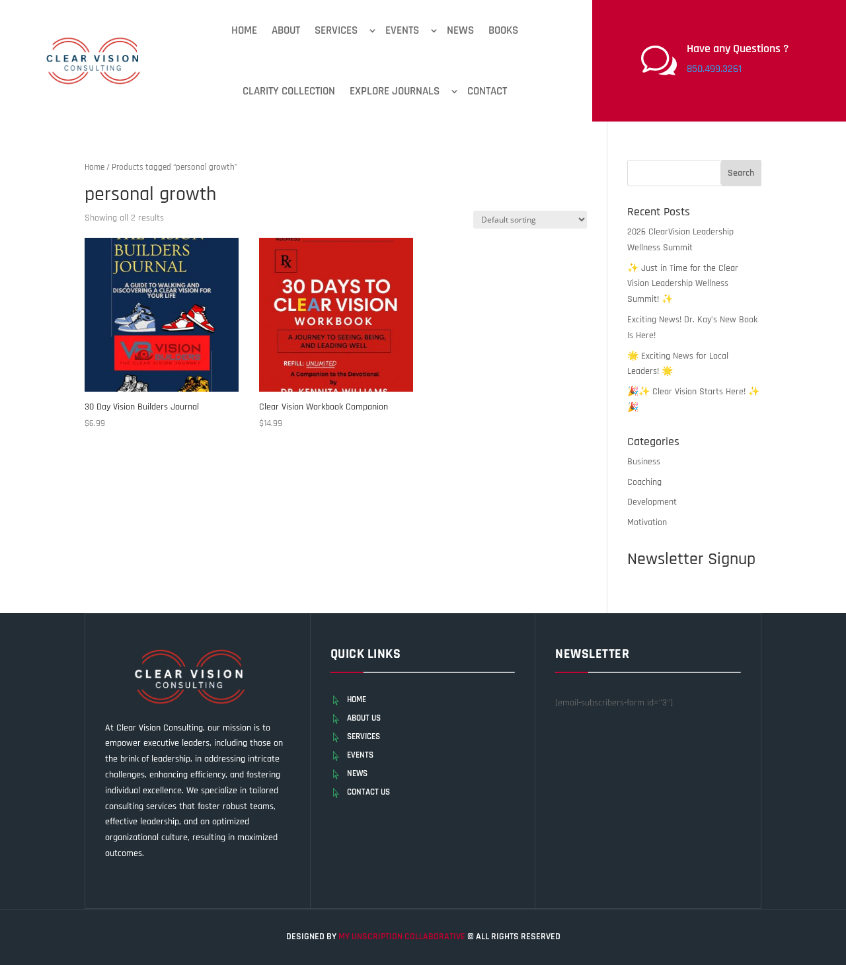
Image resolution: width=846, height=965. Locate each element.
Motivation (647, 522)
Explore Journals (395, 91)
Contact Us (368, 792)
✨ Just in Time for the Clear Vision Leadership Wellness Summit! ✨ (682, 284)
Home (244, 30)
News (460, 30)
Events (402, 30)
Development (652, 502)
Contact (487, 91)
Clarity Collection (289, 91)
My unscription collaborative (402, 937)
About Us (364, 718)
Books (503, 30)
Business (643, 462)
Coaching (644, 482)
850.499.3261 (714, 69)
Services (336, 30)
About (286, 30)
